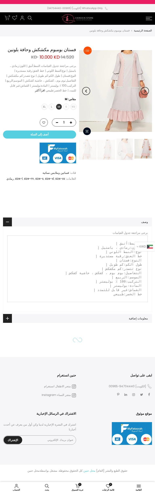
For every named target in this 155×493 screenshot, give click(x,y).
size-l (19, 179)
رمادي (10, 179)
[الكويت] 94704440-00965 (127, 386)
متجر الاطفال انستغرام (57, 386)
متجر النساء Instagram (56, 395)
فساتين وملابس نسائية (56, 173)
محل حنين (33, 471)
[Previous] (145, 91)
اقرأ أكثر (40, 90)
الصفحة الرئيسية (143, 30)
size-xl (49, 179)
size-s (39, 179)
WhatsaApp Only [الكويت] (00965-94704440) (75, 8)
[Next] (86, 91)
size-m (29, 179)
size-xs (60, 179)
